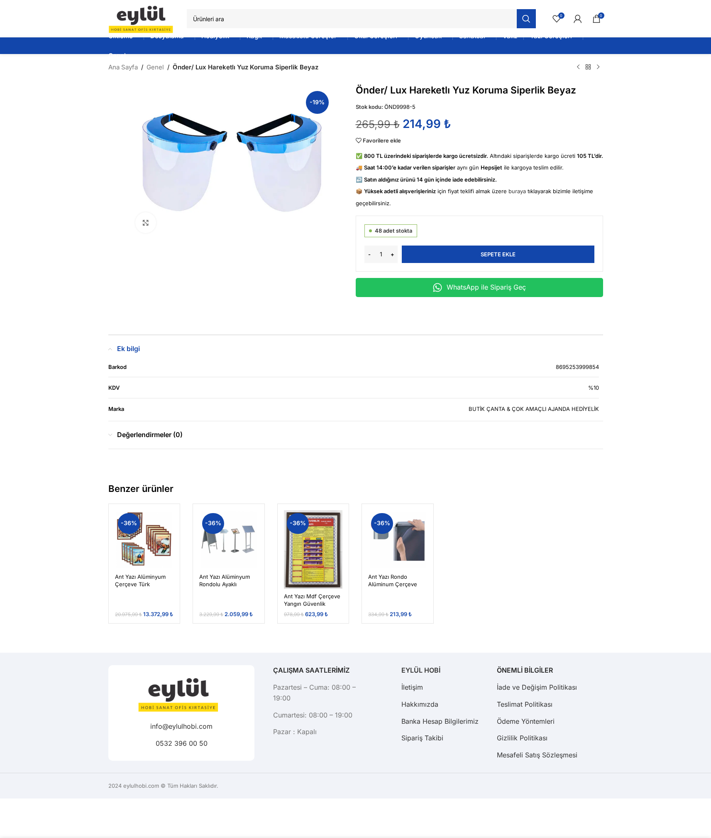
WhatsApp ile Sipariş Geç (486, 287)
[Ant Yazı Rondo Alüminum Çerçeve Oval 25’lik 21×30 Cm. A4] (397, 539)
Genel (155, 67)
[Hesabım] (577, 18)
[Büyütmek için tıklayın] (145, 222)
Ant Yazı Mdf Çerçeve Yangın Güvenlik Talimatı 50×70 (312, 603)
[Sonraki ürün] (598, 67)
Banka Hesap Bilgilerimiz (440, 721)
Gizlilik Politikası (522, 738)
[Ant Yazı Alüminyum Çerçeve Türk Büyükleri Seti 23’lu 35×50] (144, 539)
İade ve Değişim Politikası (537, 687)
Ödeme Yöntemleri (526, 721)
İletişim (412, 687)
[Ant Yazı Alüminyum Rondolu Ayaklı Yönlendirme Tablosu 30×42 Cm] (228, 539)
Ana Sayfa (123, 67)
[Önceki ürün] (578, 67)
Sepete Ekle (498, 254)
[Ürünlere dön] (588, 67)
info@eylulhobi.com (181, 726)
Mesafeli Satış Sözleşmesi (537, 755)
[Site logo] (143, 18)
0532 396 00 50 (181, 743)
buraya (517, 191)
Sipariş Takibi (422, 738)
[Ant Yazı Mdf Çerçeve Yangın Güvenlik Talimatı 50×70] (313, 549)
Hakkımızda (419, 704)
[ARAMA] (526, 18)
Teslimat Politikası (524, 704)
